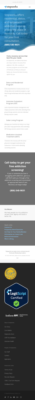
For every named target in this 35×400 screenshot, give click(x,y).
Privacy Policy (8, 373)
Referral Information (11, 236)
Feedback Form (9, 384)
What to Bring (9, 239)
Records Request (9, 377)
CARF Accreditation (10, 338)
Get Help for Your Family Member (15, 232)
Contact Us (8, 227)
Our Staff (7, 352)
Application (7, 359)
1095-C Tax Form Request (12, 381)
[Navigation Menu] (30, 7)
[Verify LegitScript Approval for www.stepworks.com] (16, 310)
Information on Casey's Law (13, 234)
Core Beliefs (8, 330)
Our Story (7, 327)
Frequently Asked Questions (13, 230)
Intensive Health (9, 341)
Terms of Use (8, 370)
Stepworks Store (9, 334)
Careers (6, 355)
